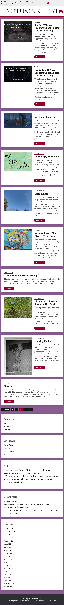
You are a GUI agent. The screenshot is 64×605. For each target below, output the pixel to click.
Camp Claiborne (27, 470)
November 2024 (9, 538)
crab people (55, 470)
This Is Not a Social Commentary (16, 507)
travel (51, 479)
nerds (42, 476)
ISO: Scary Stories (10, 501)
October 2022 (9, 565)
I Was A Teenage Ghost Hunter (20, 476)
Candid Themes (51, 601)
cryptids (6, 473)
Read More (39, 57)
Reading (12, 4)
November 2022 (9, 562)
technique (38, 479)
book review (14, 470)
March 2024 (8, 547)
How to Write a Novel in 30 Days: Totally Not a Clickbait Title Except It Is (30, 510)
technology (47, 479)
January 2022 (8, 587)
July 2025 (7, 535)
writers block (8, 483)
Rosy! (47, 476)
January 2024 (8, 550)
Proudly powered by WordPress (18, 601)
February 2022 (9, 583)
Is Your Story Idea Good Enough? (21, 275)
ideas (39, 473)
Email (6, 423)
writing (17, 482)
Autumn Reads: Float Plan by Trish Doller (45, 234)
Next (30, 409)
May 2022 (7, 574)
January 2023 (8, 559)
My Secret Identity (44, 117)
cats (38, 470)
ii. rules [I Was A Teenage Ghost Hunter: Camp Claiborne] (47, 28)
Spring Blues (41, 193)
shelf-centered (7, 479)
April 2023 (7, 556)
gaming (22, 473)
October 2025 (9, 529)
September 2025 (10, 532)
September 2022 (10, 568)
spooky (29, 479)
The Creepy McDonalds (47, 156)
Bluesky (7, 426)
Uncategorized (15, 2)
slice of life (18, 479)
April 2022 (7, 577)
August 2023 (8, 553)
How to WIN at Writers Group (14, 513)
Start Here (5, 2)
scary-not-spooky (53, 476)
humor (34, 473)
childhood (45, 470)
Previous (6, 409)
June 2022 (7, 571)
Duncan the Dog (12, 473)
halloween (27, 473)
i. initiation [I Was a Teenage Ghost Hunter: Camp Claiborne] (47, 73)
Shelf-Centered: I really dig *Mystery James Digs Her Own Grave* (27, 504)
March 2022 (8, 580)
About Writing (27, 2)
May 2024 (7, 544)
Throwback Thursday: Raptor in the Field (46, 303)
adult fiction (6, 470)
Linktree (7, 429)
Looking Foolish (43, 341)
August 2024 (8, 541)
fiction (18, 473)
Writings (4, 4)
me (38, 476)
